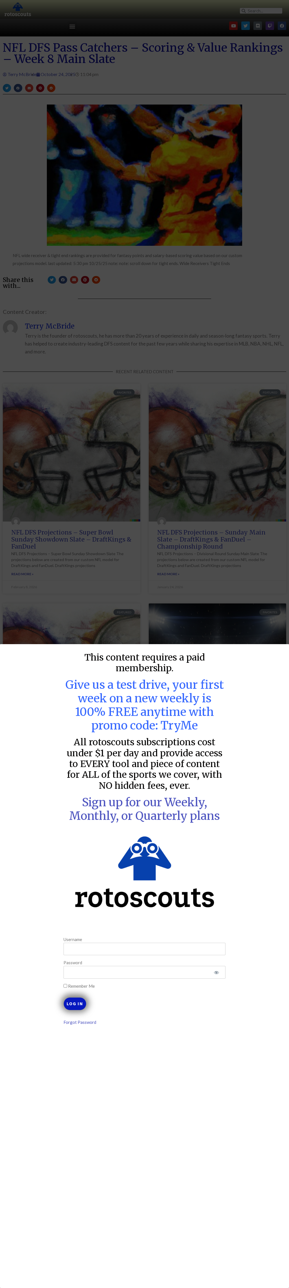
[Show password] (216, 972)
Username (73, 939)
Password (73, 962)
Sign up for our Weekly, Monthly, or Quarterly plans (144, 809)
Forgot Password (80, 1022)
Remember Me (81, 986)
